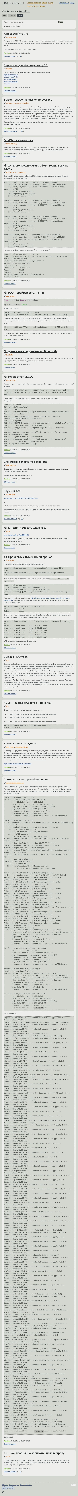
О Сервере (5, 1485)
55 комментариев (10, 56)
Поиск (42, 6)
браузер (13, 465)
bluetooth (9, 355)
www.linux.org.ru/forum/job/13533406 (16, 535)
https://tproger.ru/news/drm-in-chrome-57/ (17, 764)
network (9, 783)
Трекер (36, 6)
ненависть (17, 103)
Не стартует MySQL (20, 376)
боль (8, 103)
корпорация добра (21, 747)
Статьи (44, 3)
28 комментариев (10, 91)
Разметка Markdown (26, 1485)
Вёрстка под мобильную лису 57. (26, 65)
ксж (11, 103)
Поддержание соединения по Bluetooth (30, 351)
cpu (7, 560)
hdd (7, 660)
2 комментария (9, 368)
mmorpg (9, 37)
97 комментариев (10, 1471)
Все (4, 15)
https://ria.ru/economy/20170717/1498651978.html (21, 498)
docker (8, 380)
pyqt (7, 296)
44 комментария (10, 770)
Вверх (73, 1485)
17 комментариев (10, 156)
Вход (72, 3)
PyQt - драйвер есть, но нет (26, 292)
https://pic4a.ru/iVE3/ (11, 75)
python (12, 296)
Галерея (37, 3)
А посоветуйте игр (16, 33)
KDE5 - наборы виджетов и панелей (28, 702)
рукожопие (22, 172)
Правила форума (14, 1485)
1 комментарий (9, 548)
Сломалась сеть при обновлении (26, 779)
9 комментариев (10, 453)
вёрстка (9, 68)
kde (7, 172)
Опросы (30, 6)
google (12, 747)
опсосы (9, 494)
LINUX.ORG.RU (13, 3)
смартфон (25, 103)
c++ (9, 1456)
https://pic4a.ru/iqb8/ (10, 79)
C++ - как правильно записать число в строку (34, 1453)
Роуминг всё (12, 491)
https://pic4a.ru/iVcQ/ (11, 77)
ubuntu (12, 172)
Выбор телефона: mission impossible (28, 99)
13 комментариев (10, 648)
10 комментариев (10, 342)
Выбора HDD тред (15, 657)
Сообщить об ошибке (8, 1487)
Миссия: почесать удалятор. (27, 527)
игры (14, 37)
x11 (16, 172)
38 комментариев (10, 694)
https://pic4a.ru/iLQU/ (11, 81)
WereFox (24, 11)
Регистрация (64, 3)
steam (12, 560)
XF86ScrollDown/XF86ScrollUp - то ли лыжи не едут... (36, 167)
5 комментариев (10, 284)
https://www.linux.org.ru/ (8, 1488)
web (7, 465)
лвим (8, 531)
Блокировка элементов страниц (25, 461)
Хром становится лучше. (20, 743)
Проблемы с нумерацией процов (30, 557)
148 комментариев (10, 131)
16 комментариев (10, 482)
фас (13, 494)
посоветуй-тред (11, 144)
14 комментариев (10, 734)
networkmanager (18, 783)
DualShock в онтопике (18, 140)
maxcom (7, 84)
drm (7, 747)
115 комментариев (10, 519)
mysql (14, 380)
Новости (30, 3)
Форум (50, 3)
